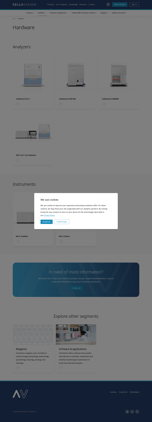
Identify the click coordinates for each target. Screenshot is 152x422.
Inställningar (61, 222)
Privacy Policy (49, 215)
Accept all (46, 222)
